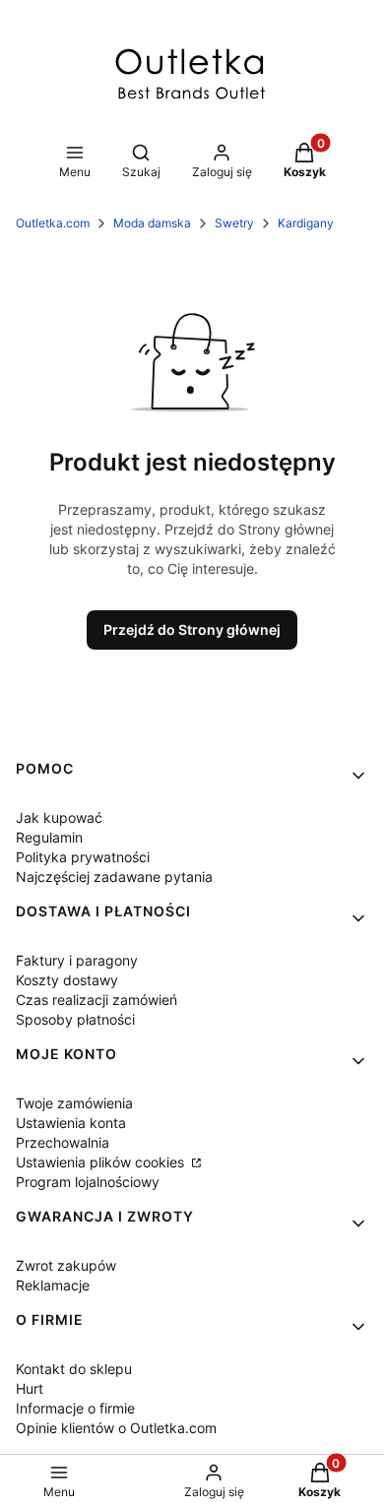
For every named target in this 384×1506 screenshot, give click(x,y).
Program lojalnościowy (88, 1181)
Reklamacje (53, 1285)
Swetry (234, 223)
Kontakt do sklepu (74, 1368)
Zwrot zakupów (66, 1265)
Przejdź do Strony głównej (192, 629)
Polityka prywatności (83, 856)
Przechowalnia (62, 1142)
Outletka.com (53, 223)
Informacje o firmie (75, 1408)
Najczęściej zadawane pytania (114, 876)
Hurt (29, 1388)
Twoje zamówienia (74, 1103)
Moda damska (152, 223)
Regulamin (49, 837)
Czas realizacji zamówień (96, 999)
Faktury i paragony (77, 960)
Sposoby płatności (75, 1019)
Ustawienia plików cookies (102, 1162)
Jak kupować (59, 817)
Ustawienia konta (71, 1122)
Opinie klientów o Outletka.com (116, 1427)
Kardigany (306, 223)
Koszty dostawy (67, 980)
